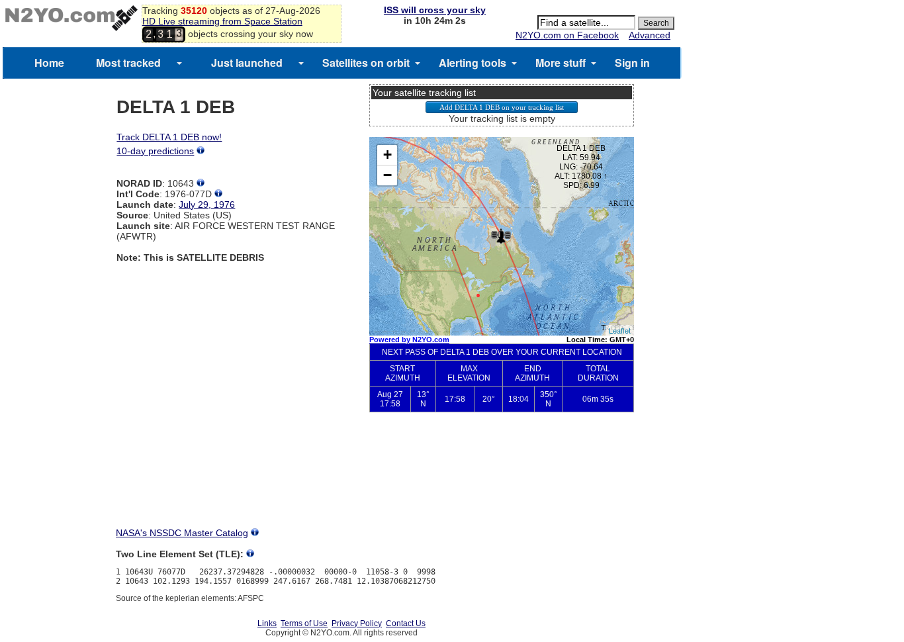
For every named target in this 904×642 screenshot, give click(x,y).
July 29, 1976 (207, 204)
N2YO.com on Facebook (567, 35)
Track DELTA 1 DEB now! (169, 137)
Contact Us (406, 623)
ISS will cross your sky (435, 10)
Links (267, 623)
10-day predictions (155, 151)
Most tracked (128, 62)
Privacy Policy (357, 623)
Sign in (632, 62)
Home (49, 62)
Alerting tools (472, 62)
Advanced (649, 35)
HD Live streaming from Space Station (222, 21)
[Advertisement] (502, 480)
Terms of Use (304, 623)
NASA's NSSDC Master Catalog (182, 532)
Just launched (247, 62)
